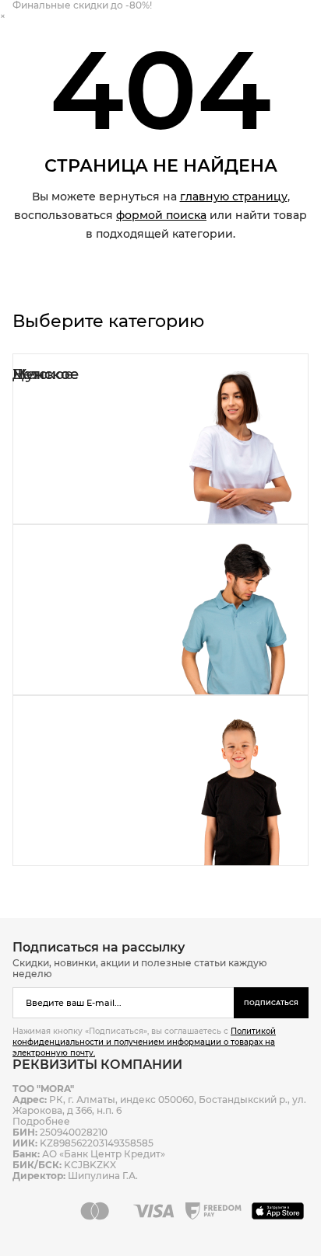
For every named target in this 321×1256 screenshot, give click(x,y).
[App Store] (280, 1210)
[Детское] (160, 780)
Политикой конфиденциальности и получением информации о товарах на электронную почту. (144, 1042)
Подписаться (271, 1003)
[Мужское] (160, 609)
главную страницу (233, 197)
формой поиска (161, 215)
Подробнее (41, 1121)
